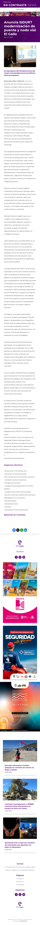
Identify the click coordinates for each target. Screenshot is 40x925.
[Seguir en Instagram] (23, 557)
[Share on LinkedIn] (25, 530)
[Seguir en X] (20, 557)
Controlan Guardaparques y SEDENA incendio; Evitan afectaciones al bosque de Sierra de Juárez (19, 806)
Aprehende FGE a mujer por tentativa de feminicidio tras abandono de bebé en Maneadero (20, 845)
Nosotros (20, 882)
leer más (8, 772)
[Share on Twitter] (18, 530)
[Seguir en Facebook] (16, 557)
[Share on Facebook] (14, 530)
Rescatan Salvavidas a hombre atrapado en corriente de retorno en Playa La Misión (19, 768)
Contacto (20, 879)
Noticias (20, 9)
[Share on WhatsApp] (21, 530)
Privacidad (20, 885)
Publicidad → (7, 2)
